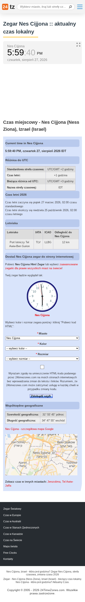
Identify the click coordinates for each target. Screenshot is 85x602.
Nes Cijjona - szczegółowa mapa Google (29, 429)
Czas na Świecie (12, 540)
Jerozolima (53, 481)
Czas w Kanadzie (13, 534)
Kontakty (8, 559)
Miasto (42, 333)
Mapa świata (10, 546)
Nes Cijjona (42, 315)
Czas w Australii (12, 521)
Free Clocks (10, 552)
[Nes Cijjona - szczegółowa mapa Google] (41, 474)
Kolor (42, 343)
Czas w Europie (12, 515)
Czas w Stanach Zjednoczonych (21, 527)
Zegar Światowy (12, 508)
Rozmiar (42, 354)
